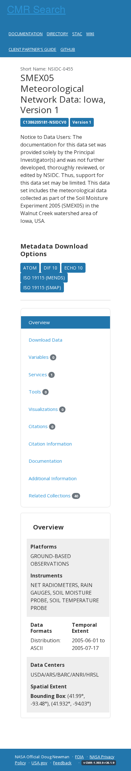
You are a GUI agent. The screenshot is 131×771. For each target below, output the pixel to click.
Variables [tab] (41, 357)
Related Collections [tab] (53, 495)
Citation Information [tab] (50, 443)
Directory (57, 34)
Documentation (26, 34)
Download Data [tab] (45, 340)
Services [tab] (40, 374)
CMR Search (36, 8)
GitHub (67, 49)
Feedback (62, 763)
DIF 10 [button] (50, 268)
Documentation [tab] (45, 461)
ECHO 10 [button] (73, 268)
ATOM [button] (30, 268)
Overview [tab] (39, 322)
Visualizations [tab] (46, 409)
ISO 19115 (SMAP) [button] (42, 287)
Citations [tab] (41, 426)
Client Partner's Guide (32, 49)
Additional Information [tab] (53, 478)
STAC (77, 34)
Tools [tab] (37, 391)
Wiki (90, 34)
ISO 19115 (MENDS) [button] (44, 278)
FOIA (79, 757)
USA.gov (39, 763)
